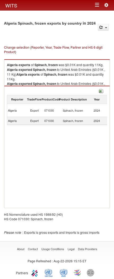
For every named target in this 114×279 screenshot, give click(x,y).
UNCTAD (49, 272)
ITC (35, 272)
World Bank (91, 272)
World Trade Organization (77, 272)
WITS (11, 5)
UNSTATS (63, 272)
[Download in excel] (101, 90)
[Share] (103, 27)
